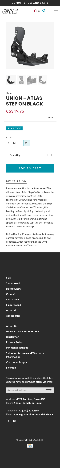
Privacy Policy (14, 342)
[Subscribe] (48, 389)
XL (26, 143)
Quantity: (15, 154)
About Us (11, 325)
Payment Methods (17, 347)
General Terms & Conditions (23, 331)
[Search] (44, 11)
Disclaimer (12, 336)
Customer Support (17, 362)
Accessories (13, 315)
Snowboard (13, 283)
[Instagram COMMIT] (14, 421)
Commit (11, 293)
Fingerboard (13, 304)
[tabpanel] (30, 45)
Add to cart (30, 168)
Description (16, 181)
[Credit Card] (30, 446)
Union (51, 117)
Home (9, 93)
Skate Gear (12, 299)
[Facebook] (8, 421)
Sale (8, 277)
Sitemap (11, 367)
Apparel (11, 310)
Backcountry (13, 288)
